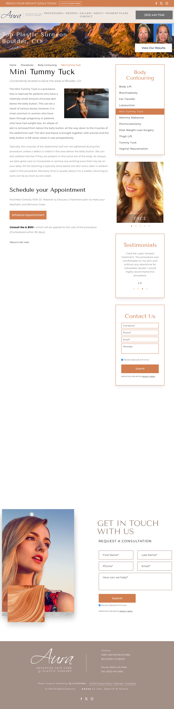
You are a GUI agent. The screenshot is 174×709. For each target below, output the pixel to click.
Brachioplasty (128, 92)
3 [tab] (140, 226)
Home (13, 65)
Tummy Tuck (128, 142)
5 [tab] (149, 226)
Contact (86, 16)
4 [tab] (144, 226)
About (98, 13)
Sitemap (118, 683)
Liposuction (127, 105)
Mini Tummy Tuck (131, 111)
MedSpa (71, 13)
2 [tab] (135, 226)
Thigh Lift (125, 136)
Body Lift (125, 86)
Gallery (86, 13)
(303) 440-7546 (118, 667)
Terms (152, 376)
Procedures (53, 13)
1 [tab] (131, 226)
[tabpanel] (140, 192)
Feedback (130, 683)
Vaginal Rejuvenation (133, 148)
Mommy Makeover (131, 117)
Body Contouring (47, 65)
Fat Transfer (127, 99)
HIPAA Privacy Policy (100, 683)
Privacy (145, 376)
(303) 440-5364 (114, 671)
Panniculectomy (130, 123)
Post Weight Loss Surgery (136, 130)
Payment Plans (117, 13)
